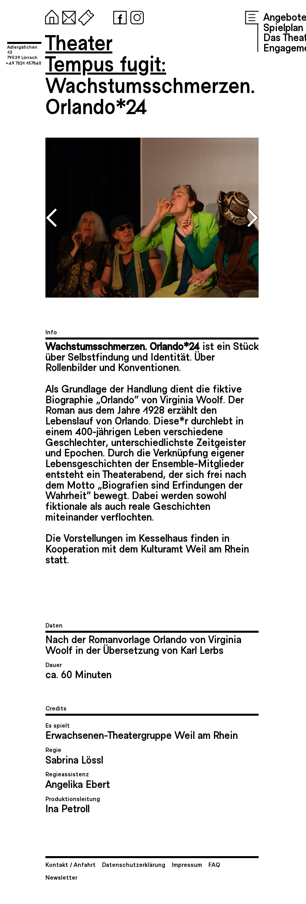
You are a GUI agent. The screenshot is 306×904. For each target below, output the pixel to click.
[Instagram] (135, 16)
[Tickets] (84, 16)
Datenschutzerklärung (133, 864)
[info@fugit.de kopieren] (67, 16)
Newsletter (61, 877)
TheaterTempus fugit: (105, 52)
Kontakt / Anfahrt (70, 864)
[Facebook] (118, 16)
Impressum (187, 864)
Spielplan (283, 26)
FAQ (214, 864)
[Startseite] (50, 16)
